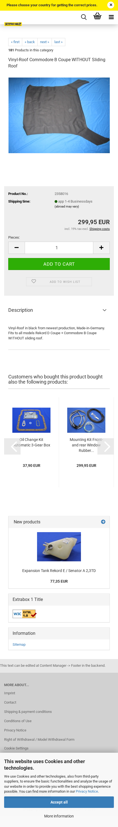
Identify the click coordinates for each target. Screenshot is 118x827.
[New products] (103, 522)
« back (30, 42)
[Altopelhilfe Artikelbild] (59, 115)
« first (15, 42)
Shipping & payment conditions (28, 712)
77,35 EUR (59, 581)
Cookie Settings (16, 748)
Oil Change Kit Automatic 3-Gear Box (31, 442)
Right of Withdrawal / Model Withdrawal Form (39, 739)
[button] (12, 446)
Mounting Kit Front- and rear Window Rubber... (86, 445)
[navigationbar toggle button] (111, 17)
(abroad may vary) (67, 206)
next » (44, 42)
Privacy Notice (87, 791)
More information (59, 816)
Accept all (59, 802)
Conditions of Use (18, 721)
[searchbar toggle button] (84, 17)
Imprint (9, 693)
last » (58, 42)
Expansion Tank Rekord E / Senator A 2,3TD (59, 570)
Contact (10, 702)
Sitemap (19, 644)
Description (20, 310)
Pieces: (14, 237)
